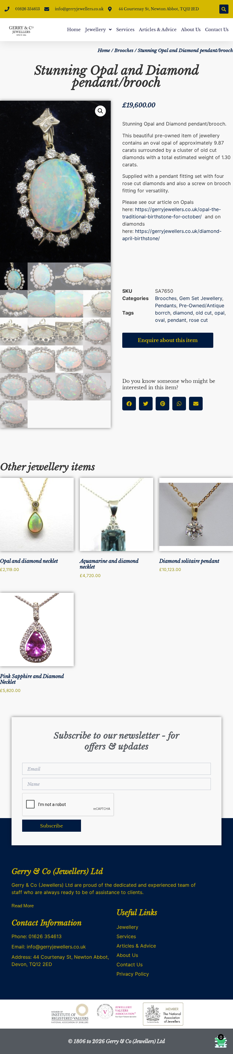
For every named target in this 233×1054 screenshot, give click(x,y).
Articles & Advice (158, 29)
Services (125, 29)
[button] (223, 9)
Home (74, 29)
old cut (204, 313)
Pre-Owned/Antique (201, 305)
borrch (162, 313)
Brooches (123, 50)
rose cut (198, 320)
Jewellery (95, 29)
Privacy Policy (132, 974)
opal (219, 313)
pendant (176, 320)
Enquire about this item (168, 340)
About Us (191, 29)
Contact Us (216, 29)
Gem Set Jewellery (200, 298)
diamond (183, 313)
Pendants (165, 305)
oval (160, 320)
